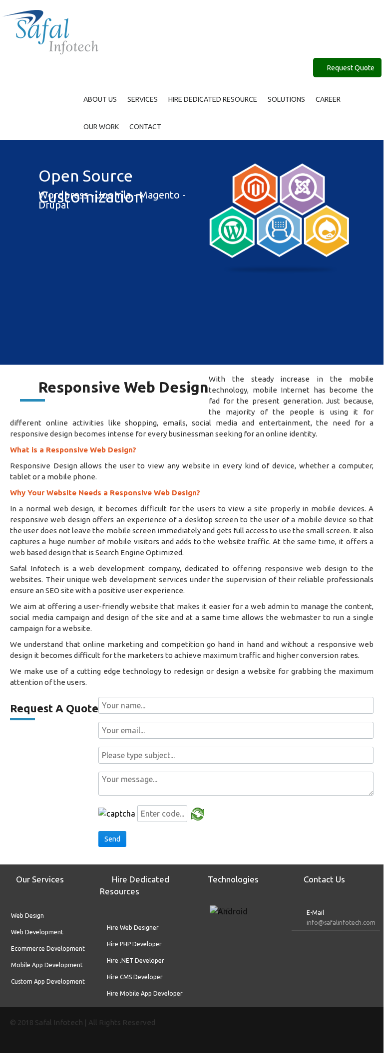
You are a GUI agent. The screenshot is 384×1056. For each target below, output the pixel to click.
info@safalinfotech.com (340, 922)
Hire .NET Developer (135, 960)
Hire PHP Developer (134, 944)
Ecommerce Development (48, 948)
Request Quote (350, 68)
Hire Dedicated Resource (212, 99)
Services (142, 99)
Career (328, 99)
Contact (145, 127)
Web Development (37, 932)
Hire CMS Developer (135, 977)
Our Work (101, 127)
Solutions (286, 99)
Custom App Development (48, 981)
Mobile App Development (47, 965)
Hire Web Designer (133, 927)
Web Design (27, 915)
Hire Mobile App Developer (145, 993)
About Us (100, 99)
